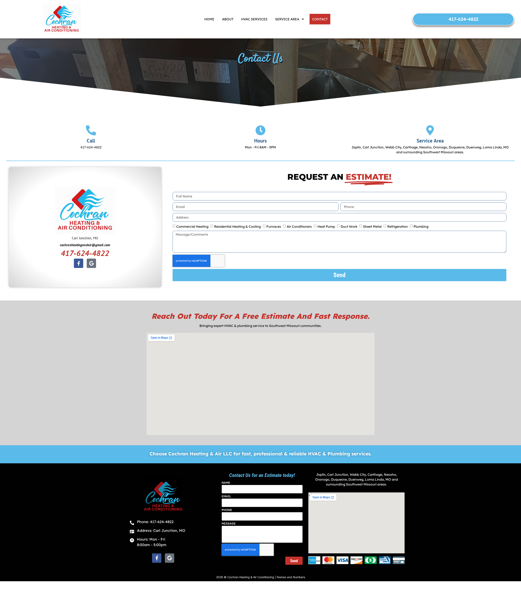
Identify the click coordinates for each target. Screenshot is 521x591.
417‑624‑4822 (85, 253)
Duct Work (349, 226)
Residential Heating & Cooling (237, 226)
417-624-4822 (91, 147)
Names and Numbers (291, 577)
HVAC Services (254, 19)
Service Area (287, 19)
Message (229, 523)
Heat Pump (326, 226)
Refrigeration (397, 226)
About (227, 19)
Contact (320, 19)
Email (226, 496)
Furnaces (273, 226)
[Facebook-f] (78, 263)
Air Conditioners (299, 226)
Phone (227, 510)
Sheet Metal (372, 226)
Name (226, 482)
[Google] (91, 263)
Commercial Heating (192, 226)
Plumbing (421, 226)
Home (209, 19)
